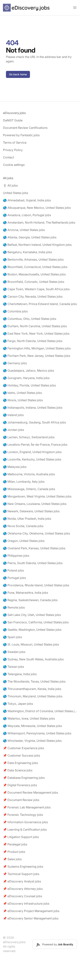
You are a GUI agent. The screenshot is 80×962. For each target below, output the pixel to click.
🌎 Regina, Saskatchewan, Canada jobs (30, 600)
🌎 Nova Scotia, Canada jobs (23, 526)
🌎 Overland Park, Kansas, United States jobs (34, 548)
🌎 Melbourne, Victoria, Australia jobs (29, 474)
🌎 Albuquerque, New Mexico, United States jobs (37, 208)
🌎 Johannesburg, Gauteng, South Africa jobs (34, 422)
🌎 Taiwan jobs (13, 666)
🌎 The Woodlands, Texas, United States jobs (34, 681)
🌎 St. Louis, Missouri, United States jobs (31, 644)
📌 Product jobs (14, 852)
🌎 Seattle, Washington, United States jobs (32, 629)
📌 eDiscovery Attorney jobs (23, 889)
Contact (8, 157)
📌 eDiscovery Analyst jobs (22, 881)
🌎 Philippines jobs (16, 555)
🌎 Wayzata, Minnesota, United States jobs (32, 726)
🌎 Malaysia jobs (14, 467)
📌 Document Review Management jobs (30, 792)
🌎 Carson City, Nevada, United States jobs (33, 296)
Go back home (18, 74)
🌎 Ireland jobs (13, 415)
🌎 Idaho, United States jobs (22, 393)
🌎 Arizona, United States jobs (24, 230)
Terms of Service (14, 142)
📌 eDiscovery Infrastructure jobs (26, 903)
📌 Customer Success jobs (21, 755)
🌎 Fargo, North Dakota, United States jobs (32, 341)
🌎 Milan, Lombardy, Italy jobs (23, 481)
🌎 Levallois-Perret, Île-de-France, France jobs (35, 444)
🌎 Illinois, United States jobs (23, 400)
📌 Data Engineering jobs (20, 763)
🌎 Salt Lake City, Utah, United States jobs (32, 615)
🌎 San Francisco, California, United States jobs (36, 622)
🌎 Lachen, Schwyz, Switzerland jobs (29, 437)
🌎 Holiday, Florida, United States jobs (29, 385)
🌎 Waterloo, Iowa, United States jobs (29, 718)
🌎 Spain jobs (12, 637)
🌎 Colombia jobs (15, 311)
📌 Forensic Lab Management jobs (27, 807)
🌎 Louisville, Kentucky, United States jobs (32, 459)
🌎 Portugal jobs (14, 578)
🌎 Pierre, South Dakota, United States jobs (33, 563)
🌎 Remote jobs (14, 607)
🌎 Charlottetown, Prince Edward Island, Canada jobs (40, 304)
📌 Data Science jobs (17, 770)
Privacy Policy (13, 150)
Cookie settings (14, 165)
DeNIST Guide (13, 120)
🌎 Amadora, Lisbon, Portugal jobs (27, 215)
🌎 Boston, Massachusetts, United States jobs (34, 274)
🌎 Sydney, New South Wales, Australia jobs (33, 659)
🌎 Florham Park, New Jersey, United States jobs (36, 356)
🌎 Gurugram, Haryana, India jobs (26, 378)
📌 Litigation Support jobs (21, 837)
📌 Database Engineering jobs (24, 778)
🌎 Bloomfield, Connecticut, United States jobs (35, 267)
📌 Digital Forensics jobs (20, 785)
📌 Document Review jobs (21, 800)
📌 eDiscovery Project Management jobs (31, 911)
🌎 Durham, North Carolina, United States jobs (35, 326)
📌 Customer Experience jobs (23, 748)
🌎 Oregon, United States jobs (23, 541)
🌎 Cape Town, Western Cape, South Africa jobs (36, 289)
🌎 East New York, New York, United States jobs (36, 333)
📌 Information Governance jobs (25, 822)
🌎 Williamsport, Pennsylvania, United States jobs (37, 733)
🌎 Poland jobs (13, 570)
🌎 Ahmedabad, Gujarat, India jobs (27, 200)
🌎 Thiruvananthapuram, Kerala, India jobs (32, 689)
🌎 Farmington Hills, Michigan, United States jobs (37, 348)
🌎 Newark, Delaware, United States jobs (31, 511)
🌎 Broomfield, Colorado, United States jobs (33, 282)
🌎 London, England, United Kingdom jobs (32, 452)
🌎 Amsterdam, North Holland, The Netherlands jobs (39, 222)
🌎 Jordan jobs (13, 430)
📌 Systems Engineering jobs (23, 866)
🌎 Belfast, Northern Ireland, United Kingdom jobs (37, 245)
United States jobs (15, 193)
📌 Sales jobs (12, 859)
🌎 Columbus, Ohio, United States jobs (29, 319)
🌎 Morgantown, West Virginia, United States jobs (37, 496)
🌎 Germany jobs (15, 363)
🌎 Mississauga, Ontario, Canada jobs (29, 489)
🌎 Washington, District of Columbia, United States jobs (40, 711)
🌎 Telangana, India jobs (20, 674)
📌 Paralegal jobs (15, 844)
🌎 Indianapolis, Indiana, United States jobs (32, 407)
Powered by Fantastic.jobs (21, 135)
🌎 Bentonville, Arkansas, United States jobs (33, 259)
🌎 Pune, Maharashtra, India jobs (25, 592)
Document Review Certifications (25, 128)
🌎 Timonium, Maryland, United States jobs (32, 696)
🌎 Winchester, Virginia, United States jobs (32, 741)
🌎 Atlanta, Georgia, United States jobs (29, 237)
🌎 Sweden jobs (14, 652)
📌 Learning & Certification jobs (25, 829)
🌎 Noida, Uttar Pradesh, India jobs (27, 518)
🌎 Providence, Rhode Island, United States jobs (36, 585)
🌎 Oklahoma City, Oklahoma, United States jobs (36, 533)
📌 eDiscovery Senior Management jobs (30, 918)
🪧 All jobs (10, 185)
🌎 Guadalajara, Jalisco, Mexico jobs (28, 370)
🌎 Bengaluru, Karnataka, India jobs (27, 252)
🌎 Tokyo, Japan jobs (18, 703)
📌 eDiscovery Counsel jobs (22, 896)
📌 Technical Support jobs (21, 874)
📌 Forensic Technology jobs (23, 815)
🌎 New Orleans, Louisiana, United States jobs (34, 504)
